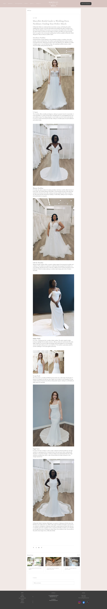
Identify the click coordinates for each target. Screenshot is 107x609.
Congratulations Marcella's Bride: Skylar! (35, 568)
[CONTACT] (32, 602)
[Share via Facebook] (33, 547)
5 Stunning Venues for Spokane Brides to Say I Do (53, 568)
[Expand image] (40, 361)
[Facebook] (83, 602)
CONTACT (22, 602)
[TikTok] (87, 602)
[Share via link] (41, 547)
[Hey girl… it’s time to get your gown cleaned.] (72, 561)
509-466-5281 (53, 599)
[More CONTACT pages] (40, 3)
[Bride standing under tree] (35, 561)
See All (78, 554)
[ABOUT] (32, 601)
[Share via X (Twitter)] (36, 547)
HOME (22, 595)
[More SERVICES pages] (12, 3)
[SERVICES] (32, 596)
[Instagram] (79, 602)
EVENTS (22, 599)
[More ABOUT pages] (33, 3)
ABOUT (22, 601)
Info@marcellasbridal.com (53, 600)
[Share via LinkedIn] (38, 547)
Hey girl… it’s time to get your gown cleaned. (71, 568)
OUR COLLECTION (22, 598)
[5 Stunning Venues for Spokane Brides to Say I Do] (53, 561)
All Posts (29, 10)
